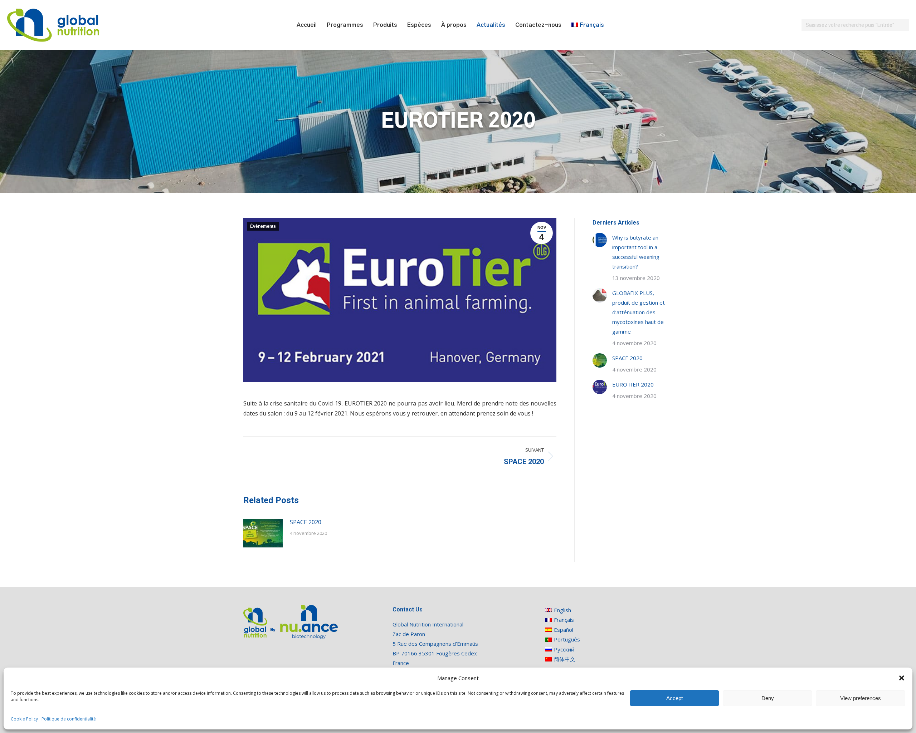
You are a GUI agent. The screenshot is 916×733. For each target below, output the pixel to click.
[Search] (902, 25)
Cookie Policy (24, 719)
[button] (901, 678)
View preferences (860, 698)
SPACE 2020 (305, 522)
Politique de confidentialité (69, 719)
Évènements (263, 226)
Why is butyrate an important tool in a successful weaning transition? (635, 252)
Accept (674, 698)
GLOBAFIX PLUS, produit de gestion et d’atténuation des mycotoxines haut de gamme (638, 312)
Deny (767, 698)
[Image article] (263, 533)
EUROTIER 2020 (633, 384)
